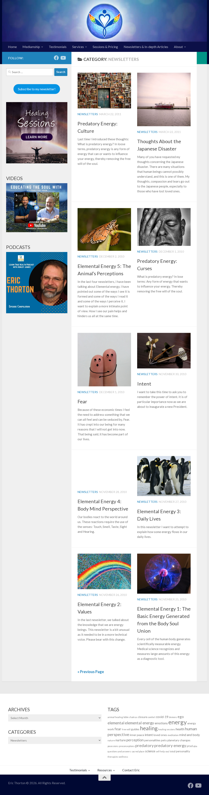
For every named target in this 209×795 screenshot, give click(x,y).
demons (173, 717)
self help (160, 751)
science (150, 751)
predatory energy (170, 745)
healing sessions (166, 729)
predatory (144, 745)
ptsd (190, 746)
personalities (152, 740)
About (178, 47)
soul (167, 751)
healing (149, 728)
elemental (116, 722)
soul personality (180, 751)
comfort (151, 717)
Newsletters (88, 114)
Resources (104, 770)
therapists (113, 756)
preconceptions (127, 746)
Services (78, 47)
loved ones (160, 735)
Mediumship (31, 47)
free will (126, 729)
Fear (82, 401)
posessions (113, 746)
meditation (173, 735)
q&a (195, 746)
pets (164, 740)
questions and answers (119, 751)
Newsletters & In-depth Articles (146, 47)
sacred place (138, 751)
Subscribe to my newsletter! (37, 89)
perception (135, 740)
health (180, 729)
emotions (161, 723)
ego (181, 717)
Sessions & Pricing (105, 47)
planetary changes (178, 740)
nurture (121, 740)
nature (111, 740)
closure (142, 717)
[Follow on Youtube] (62, 57)
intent (149, 735)
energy (177, 722)
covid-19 (162, 717)
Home (12, 47)
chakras (133, 717)
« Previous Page (91, 671)
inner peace (137, 735)
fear (118, 729)
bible (126, 717)
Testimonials (58, 47)
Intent (144, 384)
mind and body (189, 735)
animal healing (115, 717)
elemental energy (139, 722)
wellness (123, 756)
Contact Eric (131, 770)
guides (135, 729)
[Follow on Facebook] (56, 57)
